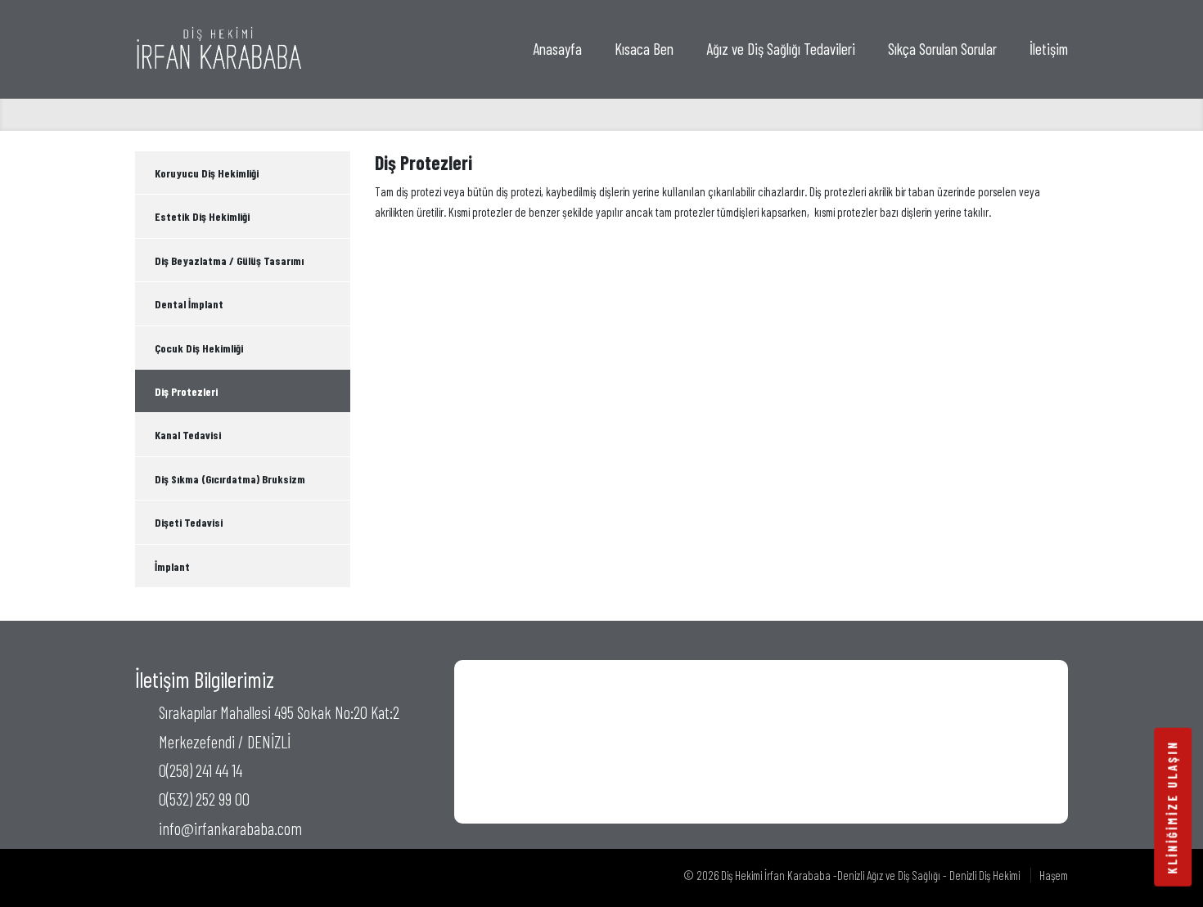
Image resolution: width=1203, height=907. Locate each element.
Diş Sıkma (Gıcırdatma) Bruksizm (230, 479)
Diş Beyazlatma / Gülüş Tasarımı (229, 260)
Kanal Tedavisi (188, 435)
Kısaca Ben (644, 48)
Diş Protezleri (186, 391)
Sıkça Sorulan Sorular (942, 48)
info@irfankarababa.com (230, 828)
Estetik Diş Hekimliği (202, 216)
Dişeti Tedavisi (189, 522)
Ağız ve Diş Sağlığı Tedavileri (780, 48)
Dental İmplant (189, 304)
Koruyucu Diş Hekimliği (207, 173)
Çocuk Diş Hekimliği (199, 348)
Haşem (1053, 875)
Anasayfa (557, 48)
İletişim (1049, 48)
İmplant (172, 566)
